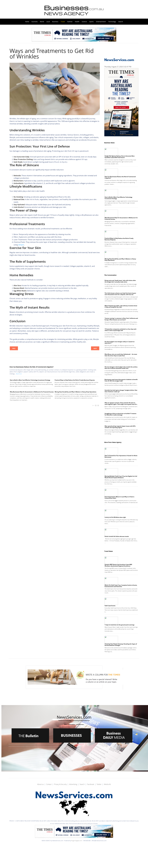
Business (55, 22)
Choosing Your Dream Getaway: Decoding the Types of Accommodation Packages (121, 644)
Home (27, 22)
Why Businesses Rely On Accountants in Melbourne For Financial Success (32, 392)
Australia (35, 22)
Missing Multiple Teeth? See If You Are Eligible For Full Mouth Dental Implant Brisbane (121, 476)
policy (85, 823)
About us (40, 784)
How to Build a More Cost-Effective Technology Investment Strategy (30, 380)
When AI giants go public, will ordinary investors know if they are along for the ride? (121, 306)
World (42, 22)
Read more (19, 374)
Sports (91, 22)
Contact (49, 784)
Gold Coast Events (110, 606)
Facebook (90, 784)
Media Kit (107, 784)
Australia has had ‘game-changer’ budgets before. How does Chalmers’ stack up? (121, 390)
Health (77, 22)
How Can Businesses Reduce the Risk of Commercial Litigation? (32, 367)
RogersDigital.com (76, 840)
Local (48, 22)
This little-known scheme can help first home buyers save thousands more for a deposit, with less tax (120, 293)
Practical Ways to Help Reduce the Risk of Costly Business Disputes (75, 380)
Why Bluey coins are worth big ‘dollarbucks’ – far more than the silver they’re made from (121, 354)
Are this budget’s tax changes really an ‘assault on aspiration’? (120, 342)
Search (120, 22)
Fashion (69, 22)
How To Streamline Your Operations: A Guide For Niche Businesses (121, 456)
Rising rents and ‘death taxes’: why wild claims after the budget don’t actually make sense (120, 281)
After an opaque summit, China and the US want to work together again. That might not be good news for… (121, 403)
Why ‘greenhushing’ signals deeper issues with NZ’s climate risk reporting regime (120, 426)
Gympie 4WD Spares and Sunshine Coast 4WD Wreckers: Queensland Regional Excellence (118, 565)
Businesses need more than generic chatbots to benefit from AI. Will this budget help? (121, 380)
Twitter (99, 784)
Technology (112, 22)
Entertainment (101, 22)
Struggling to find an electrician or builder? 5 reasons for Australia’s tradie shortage (120, 414)
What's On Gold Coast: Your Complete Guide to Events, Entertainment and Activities (121, 585)
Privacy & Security (60, 784)
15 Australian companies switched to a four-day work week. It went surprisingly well (120, 329)
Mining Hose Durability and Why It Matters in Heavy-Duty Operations (75, 392)
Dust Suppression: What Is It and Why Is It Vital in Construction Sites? (119, 497)
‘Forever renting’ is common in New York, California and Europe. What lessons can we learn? (121, 319)
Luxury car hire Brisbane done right (115, 517)
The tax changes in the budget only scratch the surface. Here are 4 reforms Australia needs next (121, 367)
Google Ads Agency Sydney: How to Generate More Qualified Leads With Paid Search (120, 156)
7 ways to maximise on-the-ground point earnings (119, 625)
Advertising (73, 784)
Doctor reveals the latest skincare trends (117, 536)
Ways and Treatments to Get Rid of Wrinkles (52, 53)
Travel (63, 22)
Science (84, 22)
